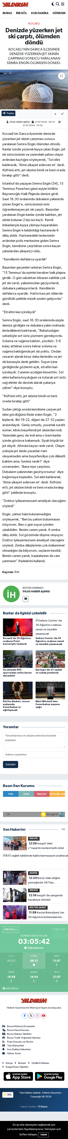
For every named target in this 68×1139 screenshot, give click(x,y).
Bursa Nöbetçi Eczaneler (21, 1026)
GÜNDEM (58, 13)
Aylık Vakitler (12, 988)
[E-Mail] (25, 599)
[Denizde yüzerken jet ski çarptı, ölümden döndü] (34, 89)
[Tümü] (63, 829)
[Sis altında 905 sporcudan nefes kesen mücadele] (18, 658)
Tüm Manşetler (15, 1045)
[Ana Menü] (62, 4)
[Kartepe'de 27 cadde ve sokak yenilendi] (50, 658)
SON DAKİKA (39, 13)
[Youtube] (43, 1016)
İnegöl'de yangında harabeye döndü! (45, 897)
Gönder (10, 764)
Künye (9, 1063)
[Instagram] (37, 1016)
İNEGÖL (21, 13)
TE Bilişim (42, 1106)
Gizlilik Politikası (40, 1063)
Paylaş (10, 113)
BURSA (7, 13)
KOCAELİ (34, 23)
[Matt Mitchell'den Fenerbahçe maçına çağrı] (50, 690)
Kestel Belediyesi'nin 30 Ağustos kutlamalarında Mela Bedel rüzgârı (46, 915)
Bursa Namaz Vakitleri (19, 1034)
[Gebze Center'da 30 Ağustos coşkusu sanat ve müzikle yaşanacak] (50, 627)
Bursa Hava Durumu (18, 1030)
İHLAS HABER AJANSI (20, 122)
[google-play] (49, 1077)
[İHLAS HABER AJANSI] (11, 593)
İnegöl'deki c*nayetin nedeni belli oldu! (46, 846)
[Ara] (57, 4)
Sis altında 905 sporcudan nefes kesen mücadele (17, 673)
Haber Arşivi (14, 1053)
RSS (9, 1094)
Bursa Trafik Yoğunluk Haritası (23, 1037)
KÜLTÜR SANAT (37, 908)
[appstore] (18, 1077)
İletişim (22, 1063)
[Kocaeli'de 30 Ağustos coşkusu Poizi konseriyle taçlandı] (18, 627)
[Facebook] (25, 1016)
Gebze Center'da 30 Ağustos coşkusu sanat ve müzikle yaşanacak (50, 641)
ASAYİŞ (33, 873)
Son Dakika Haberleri (19, 1049)
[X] (31, 1016)
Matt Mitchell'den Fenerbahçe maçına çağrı (48, 704)
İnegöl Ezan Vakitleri (17, 1067)
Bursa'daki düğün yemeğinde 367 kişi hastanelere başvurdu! (44, 881)
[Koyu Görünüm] (53, 4)
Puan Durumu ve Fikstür (20, 1041)
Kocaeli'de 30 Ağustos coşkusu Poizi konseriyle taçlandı (17, 641)
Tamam (43, 1135)
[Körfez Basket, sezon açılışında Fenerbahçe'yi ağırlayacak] (18, 690)
